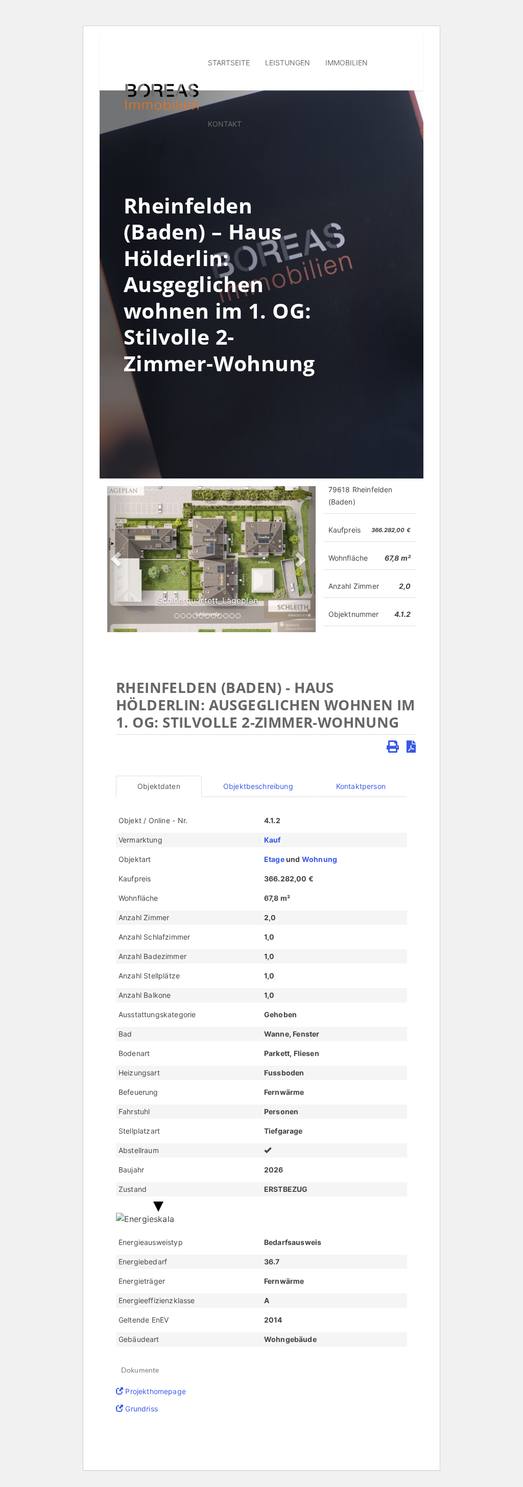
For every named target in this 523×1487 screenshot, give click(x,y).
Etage (274, 859)
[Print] (393, 746)
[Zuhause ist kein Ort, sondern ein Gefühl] (162, 95)
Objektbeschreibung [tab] (258, 786)
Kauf (272, 839)
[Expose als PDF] (411, 746)
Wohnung (319, 859)
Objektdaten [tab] (158, 786)
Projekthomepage (154, 1391)
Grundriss (140, 1408)
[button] (116, 559)
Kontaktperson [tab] (361, 786)
